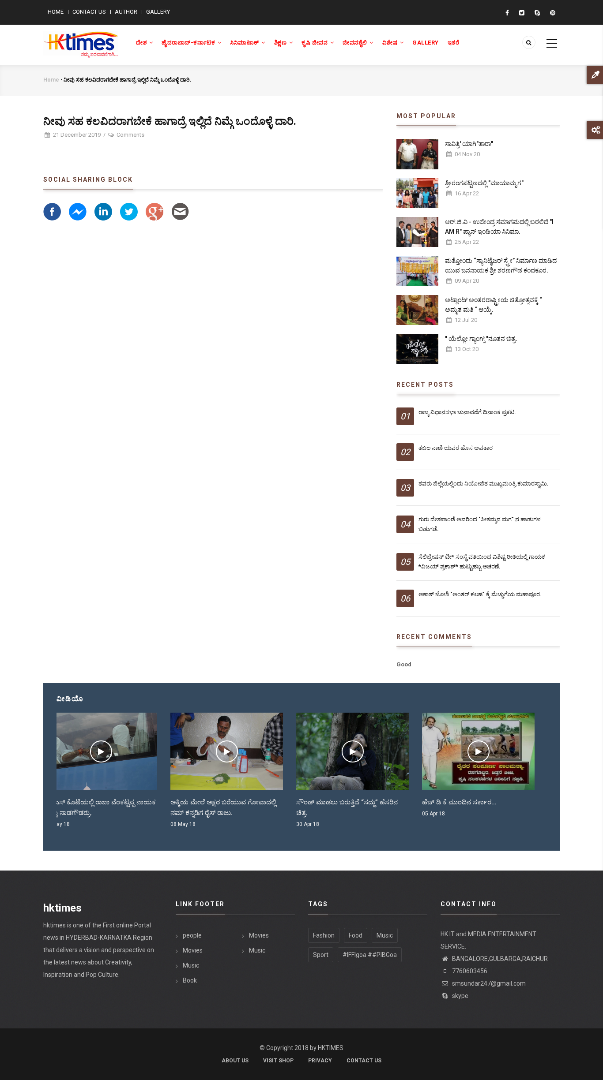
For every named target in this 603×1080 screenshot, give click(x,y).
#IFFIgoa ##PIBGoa (370, 954)
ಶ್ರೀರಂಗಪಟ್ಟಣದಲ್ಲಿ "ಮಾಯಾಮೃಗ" (484, 183)
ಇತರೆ (454, 42)
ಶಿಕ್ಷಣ (281, 42)
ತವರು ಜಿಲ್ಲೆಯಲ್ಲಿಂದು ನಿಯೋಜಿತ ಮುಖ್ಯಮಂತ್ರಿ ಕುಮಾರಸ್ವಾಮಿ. (483, 483)
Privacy (320, 1061)
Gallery (158, 11)
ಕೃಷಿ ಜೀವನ (315, 42)
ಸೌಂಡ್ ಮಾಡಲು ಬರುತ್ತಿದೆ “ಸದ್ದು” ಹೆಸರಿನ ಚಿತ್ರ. (233, 807)
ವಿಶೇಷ (390, 42)
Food (355, 935)
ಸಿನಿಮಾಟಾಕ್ (245, 42)
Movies (193, 950)
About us (235, 1061)
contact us (364, 1061)
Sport (320, 954)
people (192, 935)
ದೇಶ (142, 42)
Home (56, 11)
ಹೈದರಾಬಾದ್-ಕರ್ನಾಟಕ (189, 42)
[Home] (80, 40)
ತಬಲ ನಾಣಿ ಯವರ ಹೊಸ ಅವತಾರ (455, 448)
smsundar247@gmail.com (488, 983)
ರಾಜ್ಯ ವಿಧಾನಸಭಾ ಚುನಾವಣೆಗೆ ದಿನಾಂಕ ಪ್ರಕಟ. (467, 412)
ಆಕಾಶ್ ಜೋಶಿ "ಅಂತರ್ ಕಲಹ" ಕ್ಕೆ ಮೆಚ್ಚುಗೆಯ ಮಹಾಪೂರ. (480, 594)
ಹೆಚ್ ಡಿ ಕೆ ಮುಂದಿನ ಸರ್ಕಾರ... (345, 802)
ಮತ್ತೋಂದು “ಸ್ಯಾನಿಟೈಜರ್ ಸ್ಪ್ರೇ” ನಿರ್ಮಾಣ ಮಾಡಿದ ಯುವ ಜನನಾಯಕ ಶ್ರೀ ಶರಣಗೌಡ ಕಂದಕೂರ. (501, 265)
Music (191, 965)
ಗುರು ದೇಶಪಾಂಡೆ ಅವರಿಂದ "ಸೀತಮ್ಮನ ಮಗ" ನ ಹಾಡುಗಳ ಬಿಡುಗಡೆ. (479, 524)
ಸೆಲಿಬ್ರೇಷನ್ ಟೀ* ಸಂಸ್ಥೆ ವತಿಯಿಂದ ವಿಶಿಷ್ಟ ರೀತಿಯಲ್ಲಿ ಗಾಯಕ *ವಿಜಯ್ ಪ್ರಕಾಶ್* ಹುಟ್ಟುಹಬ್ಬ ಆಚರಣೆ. (481, 561)
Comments (130, 134)
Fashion (324, 935)
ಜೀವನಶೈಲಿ (356, 42)
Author (126, 11)
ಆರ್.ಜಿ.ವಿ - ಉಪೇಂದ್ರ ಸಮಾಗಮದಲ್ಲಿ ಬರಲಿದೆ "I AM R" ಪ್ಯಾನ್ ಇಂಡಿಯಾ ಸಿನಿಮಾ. (499, 226)
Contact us (89, 11)
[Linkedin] (103, 210)
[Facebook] (52, 210)
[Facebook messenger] (78, 210)
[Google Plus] (154, 210)
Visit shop (278, 1061)
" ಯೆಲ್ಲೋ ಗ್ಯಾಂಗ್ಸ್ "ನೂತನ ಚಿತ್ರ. (481, 338)
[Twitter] (129, 210)
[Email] (180, 210)
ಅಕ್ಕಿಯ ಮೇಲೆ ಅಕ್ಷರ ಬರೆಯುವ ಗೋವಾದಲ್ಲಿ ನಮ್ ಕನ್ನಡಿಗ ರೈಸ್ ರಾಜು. (109, 807)
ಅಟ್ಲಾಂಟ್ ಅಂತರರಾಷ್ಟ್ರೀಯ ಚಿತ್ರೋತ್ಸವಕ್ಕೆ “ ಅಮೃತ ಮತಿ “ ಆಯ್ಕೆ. (493, 304)
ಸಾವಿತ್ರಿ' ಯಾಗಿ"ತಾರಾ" (469, 143)
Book (190, 980)
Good (403, 664)
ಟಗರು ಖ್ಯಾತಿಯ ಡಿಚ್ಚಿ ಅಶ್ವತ (467, 802)
